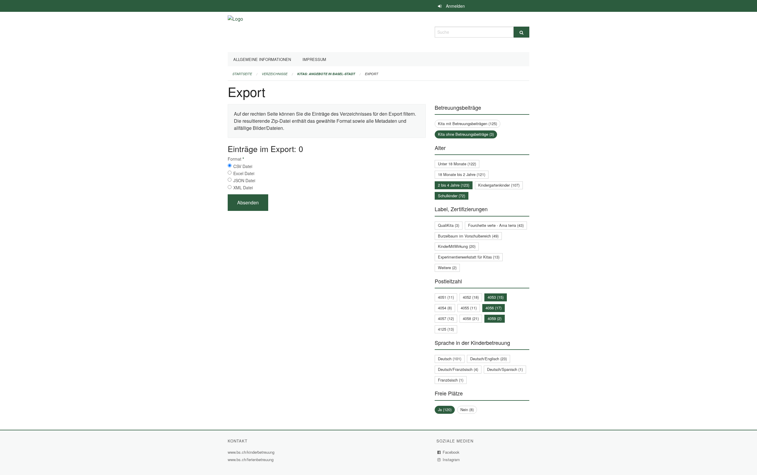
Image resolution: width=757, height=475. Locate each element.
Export (371, 74)
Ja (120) (445, 409)
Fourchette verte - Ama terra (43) (496, 225)
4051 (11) (446, 297)
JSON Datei (244, 180)
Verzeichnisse (274, 74)
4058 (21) (471, 318)
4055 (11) (469, 308)
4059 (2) (495, 318)
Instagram (451, 459)
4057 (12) (446, 318)
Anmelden (455, 6)
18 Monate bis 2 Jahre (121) (461, 174)
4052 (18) (471, 297)
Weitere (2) (447, 267)
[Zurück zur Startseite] (235, 31)
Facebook (451, 452)
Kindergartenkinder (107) (499, 185)
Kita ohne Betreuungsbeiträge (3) (466, 134)
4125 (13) (446, 329)
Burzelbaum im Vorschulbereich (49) (468, 236)
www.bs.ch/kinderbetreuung (252, 452)
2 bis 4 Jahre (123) (453, 185)
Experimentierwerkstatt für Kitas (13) (468, 257)
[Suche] (521, 32)
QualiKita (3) (448, 225)
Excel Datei (243, 173)
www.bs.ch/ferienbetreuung (251, 459)
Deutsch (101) (449, 358)
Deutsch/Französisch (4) (458, 369)
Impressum (314, 59)
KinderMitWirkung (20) (456, 246)
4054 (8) (445, 308)
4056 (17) (494, 308)
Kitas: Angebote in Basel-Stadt (326, 74)
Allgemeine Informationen (262, 59)
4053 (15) (496, 297)
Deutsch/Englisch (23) (488, 358)
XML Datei (243, 187)
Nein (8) (467, 409)
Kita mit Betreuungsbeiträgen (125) (467, 123)
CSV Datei (242, 166)
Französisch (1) (450, 380)
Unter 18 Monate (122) (457, 164)
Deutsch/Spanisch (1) (505, 369)
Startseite (242, 74)
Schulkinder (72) (451, 195)
